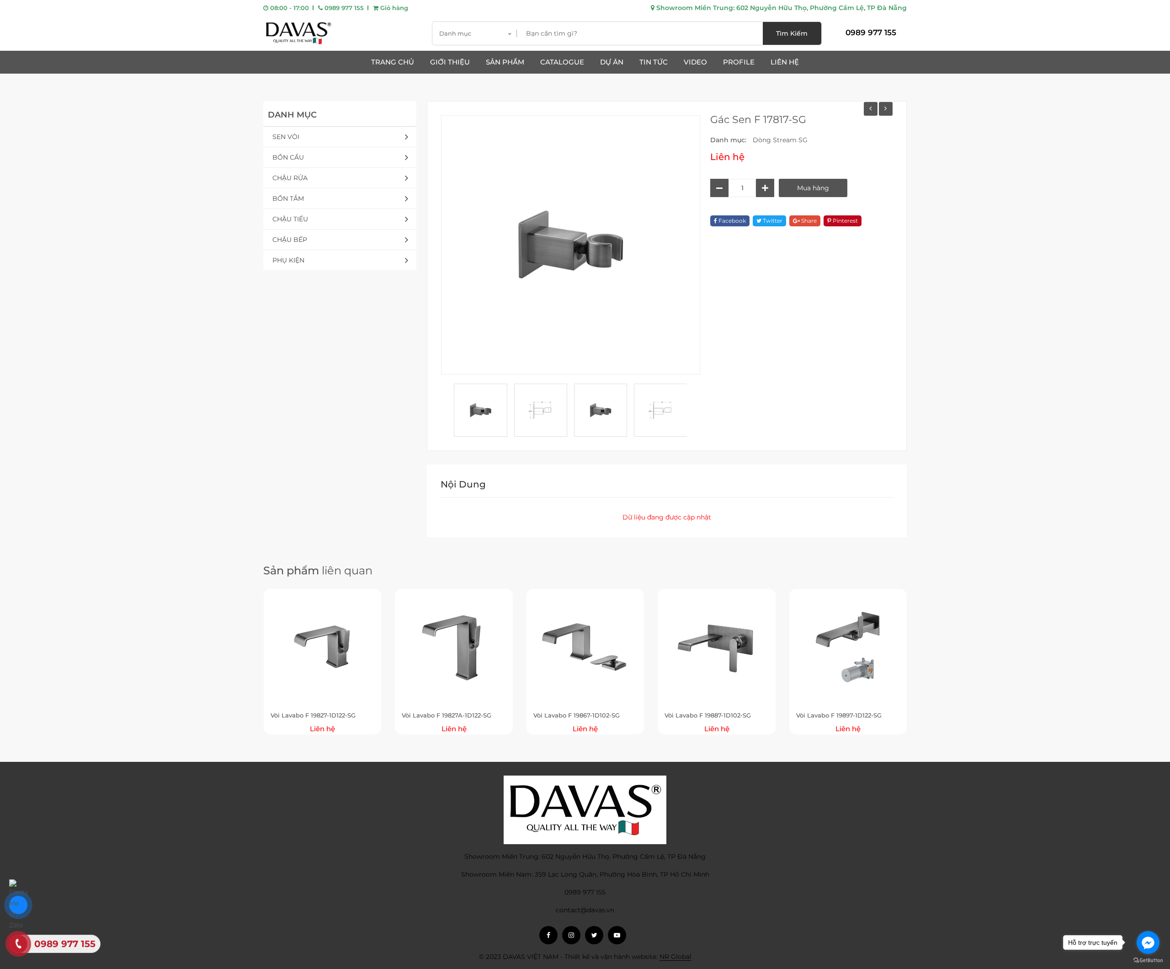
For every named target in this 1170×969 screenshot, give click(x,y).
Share (808, 220)
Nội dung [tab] (463, 484)
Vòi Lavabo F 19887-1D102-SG (708, 715)
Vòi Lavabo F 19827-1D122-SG (313, 715)
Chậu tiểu (290, 219)
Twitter (771, 220)
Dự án (611, 62)
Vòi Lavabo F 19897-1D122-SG (839, 715)
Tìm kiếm (792, 33)
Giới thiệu (450, 62)
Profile (739, 62)
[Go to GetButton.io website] (1148, 960)
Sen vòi (285, 137)
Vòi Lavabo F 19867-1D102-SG (576, 715)
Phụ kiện (288, 260)
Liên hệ (785, 62)
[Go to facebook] (1148, 942)
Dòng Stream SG (780, 140)
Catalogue (562, 62)
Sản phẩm (505, 62)
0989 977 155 (343, 7)
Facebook (731, 220)
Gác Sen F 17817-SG (758, 119)
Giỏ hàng (393, 7)
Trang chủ (392, 62)
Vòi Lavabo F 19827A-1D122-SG (446, 715)
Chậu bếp (289, 240)
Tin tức (653, 62)
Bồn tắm (288, 198)
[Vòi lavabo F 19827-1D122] (871, 109)
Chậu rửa (290, 178)
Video (695, 62)
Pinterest (844, 220)
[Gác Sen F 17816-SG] (886, 109)
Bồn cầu (288, 157)
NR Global (675, 957)
